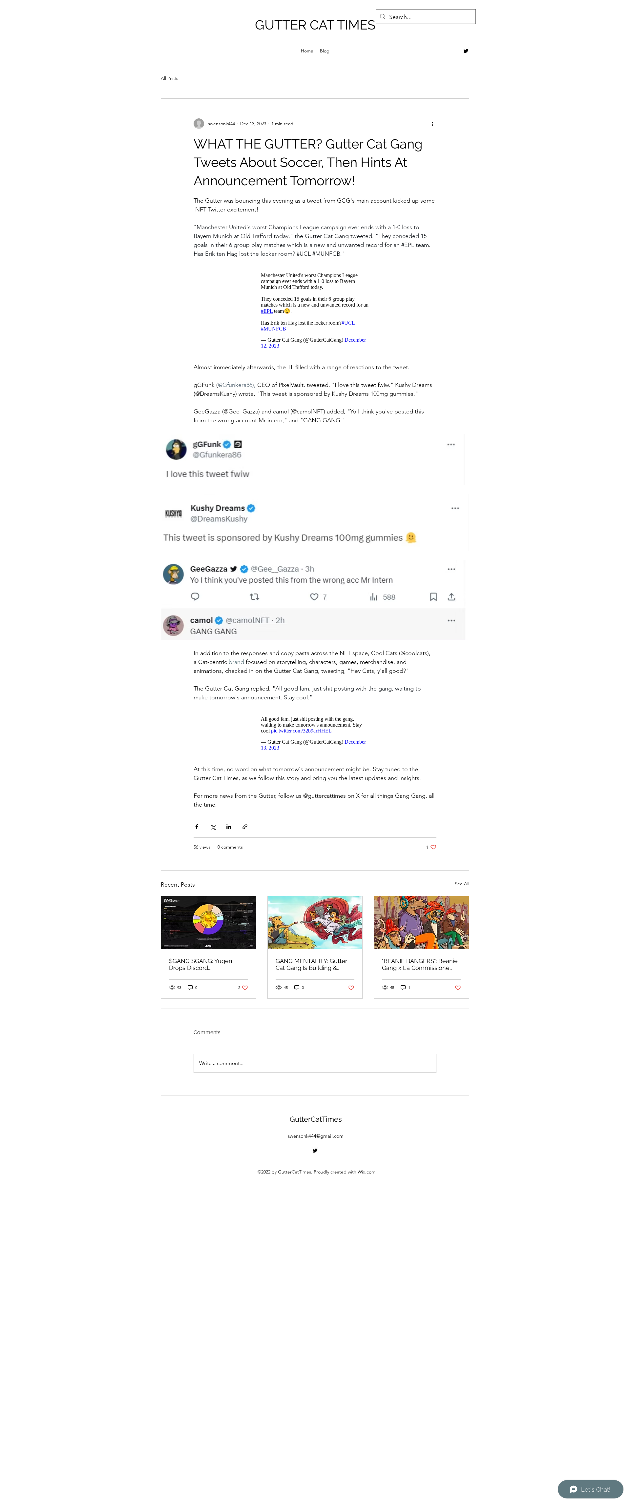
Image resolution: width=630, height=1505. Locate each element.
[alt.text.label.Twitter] (466, 51)
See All (462, 884)
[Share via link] (245, 827)
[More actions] (432, 124)
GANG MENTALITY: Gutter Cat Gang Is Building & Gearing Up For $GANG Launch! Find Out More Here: (311, 964)
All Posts (169, 78)
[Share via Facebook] (197, 827)
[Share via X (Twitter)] (213, 827)
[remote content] (315, 310)
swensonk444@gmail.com (316, 1136)
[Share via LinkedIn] (229, 827)
